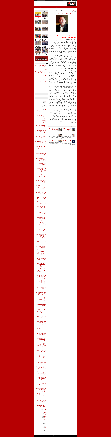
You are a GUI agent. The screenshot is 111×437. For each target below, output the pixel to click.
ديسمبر (44, 106)
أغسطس (44, 409)
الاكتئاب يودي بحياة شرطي (42, 203)
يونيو (45, 412)
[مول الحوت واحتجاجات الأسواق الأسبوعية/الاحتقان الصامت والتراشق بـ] (45, 43)
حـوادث (59, 7)
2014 (45, 430)
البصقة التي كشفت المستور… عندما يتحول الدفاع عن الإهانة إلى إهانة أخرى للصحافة (41, 72)
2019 (45, 423)
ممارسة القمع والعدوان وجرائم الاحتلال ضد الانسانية (67, 13)
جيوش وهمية (44, 120)
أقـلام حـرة (74, 9)
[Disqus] (62, 157)
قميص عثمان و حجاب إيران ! (42, 362)
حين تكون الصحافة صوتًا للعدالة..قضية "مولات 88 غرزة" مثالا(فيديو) (44, 18)
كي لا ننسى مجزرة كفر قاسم (41, 130)
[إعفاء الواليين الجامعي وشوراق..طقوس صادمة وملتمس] (38, 14)
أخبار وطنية (70, 7)
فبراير (45, 417)
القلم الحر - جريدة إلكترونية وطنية (60, 435)
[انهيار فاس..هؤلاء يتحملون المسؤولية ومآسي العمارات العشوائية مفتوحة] (45, 29)
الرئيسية (74, 7)
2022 (45, 105)
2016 (45, 427)
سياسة (64, 7)
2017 (45, 426)
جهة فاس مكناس (45, 7)
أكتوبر (45, 109)
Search (36, 0)
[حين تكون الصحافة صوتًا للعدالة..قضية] (45, 14)
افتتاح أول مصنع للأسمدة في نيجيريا (41, 208)
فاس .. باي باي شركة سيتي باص (41, 197)
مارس (45, 416)
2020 (45, 422)
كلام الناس (40, 7)
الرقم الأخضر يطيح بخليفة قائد (41, 160)
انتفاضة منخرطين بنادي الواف (41, 379)
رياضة (56, 7)
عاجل (61, 7)
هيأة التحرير (64, 0)
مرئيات (70, 9)
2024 (45, 102)
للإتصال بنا (61, 0)
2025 (45, 101)
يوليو (45, 410)
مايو (45, 413)
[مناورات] (45, 21)
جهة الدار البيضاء (51, 7)
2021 (45, 420)
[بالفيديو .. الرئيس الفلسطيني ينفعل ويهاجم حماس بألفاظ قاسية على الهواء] (45, 36)
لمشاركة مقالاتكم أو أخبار (56, 0)
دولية (67, 7)
